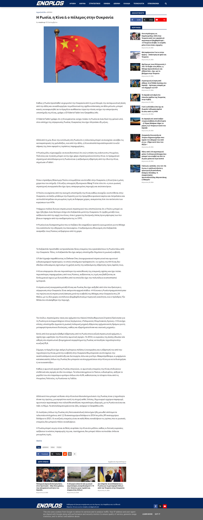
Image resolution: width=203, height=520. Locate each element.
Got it (157, 514)
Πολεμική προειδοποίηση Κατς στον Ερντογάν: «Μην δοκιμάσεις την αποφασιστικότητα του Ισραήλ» (50, 487)
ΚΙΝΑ (52, 447)
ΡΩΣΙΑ (59, 447)
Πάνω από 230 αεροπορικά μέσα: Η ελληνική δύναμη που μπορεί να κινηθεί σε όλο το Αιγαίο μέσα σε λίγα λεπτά (154, 155)
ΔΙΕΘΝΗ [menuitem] (117, 3)
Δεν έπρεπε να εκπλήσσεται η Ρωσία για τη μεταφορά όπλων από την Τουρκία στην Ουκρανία (111, 486)
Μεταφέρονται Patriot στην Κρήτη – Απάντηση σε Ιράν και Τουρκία (154, 54)
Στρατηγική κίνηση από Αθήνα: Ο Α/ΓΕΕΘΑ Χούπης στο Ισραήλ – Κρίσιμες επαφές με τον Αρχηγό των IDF (154, 84)
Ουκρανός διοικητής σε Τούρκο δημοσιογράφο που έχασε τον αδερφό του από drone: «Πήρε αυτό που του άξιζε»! (153, 139)
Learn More (147, 514)
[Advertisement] (75, 92)
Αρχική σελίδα (41, 12)
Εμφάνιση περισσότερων (117, 462)
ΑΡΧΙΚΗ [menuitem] (73, 3)
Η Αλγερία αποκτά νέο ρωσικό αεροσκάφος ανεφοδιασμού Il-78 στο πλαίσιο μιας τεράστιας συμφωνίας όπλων (80, 487)
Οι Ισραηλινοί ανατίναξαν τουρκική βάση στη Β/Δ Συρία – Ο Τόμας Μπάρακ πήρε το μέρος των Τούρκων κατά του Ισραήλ (154, 123)
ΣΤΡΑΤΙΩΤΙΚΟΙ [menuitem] (94, 3)
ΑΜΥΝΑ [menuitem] (82, 3)
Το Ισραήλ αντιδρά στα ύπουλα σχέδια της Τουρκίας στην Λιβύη (153, 97)
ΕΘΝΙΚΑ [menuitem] (107, 3)
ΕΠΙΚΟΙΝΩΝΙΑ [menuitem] (153, 3)
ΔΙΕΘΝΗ (49, 12)
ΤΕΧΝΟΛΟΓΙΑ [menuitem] (139, 3)
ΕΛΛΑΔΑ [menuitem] (127, 3)
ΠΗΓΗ (39, 441)
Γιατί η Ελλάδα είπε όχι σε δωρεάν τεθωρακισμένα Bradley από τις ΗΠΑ (152, 109)
